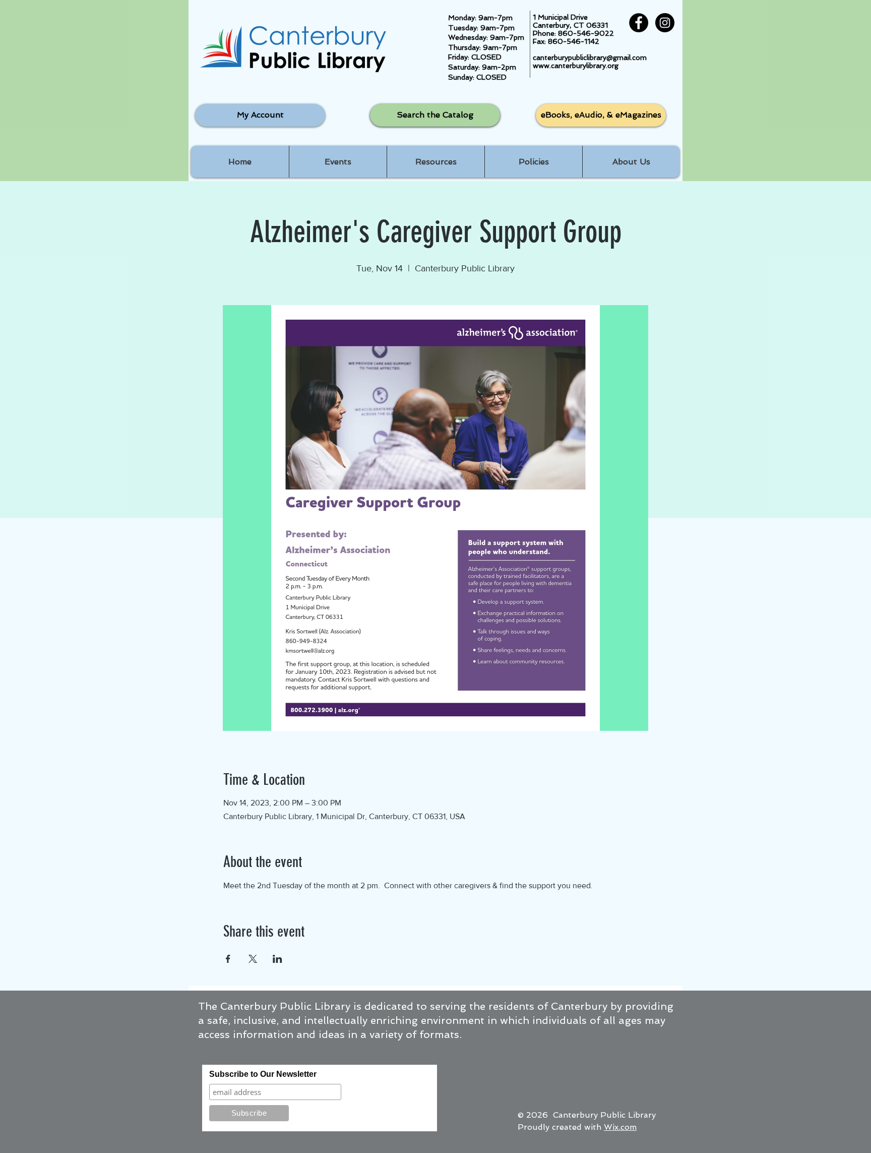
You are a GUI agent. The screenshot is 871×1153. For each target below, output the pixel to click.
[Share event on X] (253, 959)
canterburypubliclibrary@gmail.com (590, 57)
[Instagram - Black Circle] (664, 22)
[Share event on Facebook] (228, 959)
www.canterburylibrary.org (575, 66)
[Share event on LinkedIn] (277, 959)
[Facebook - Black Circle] (638, 22)
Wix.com (620, 1127)
